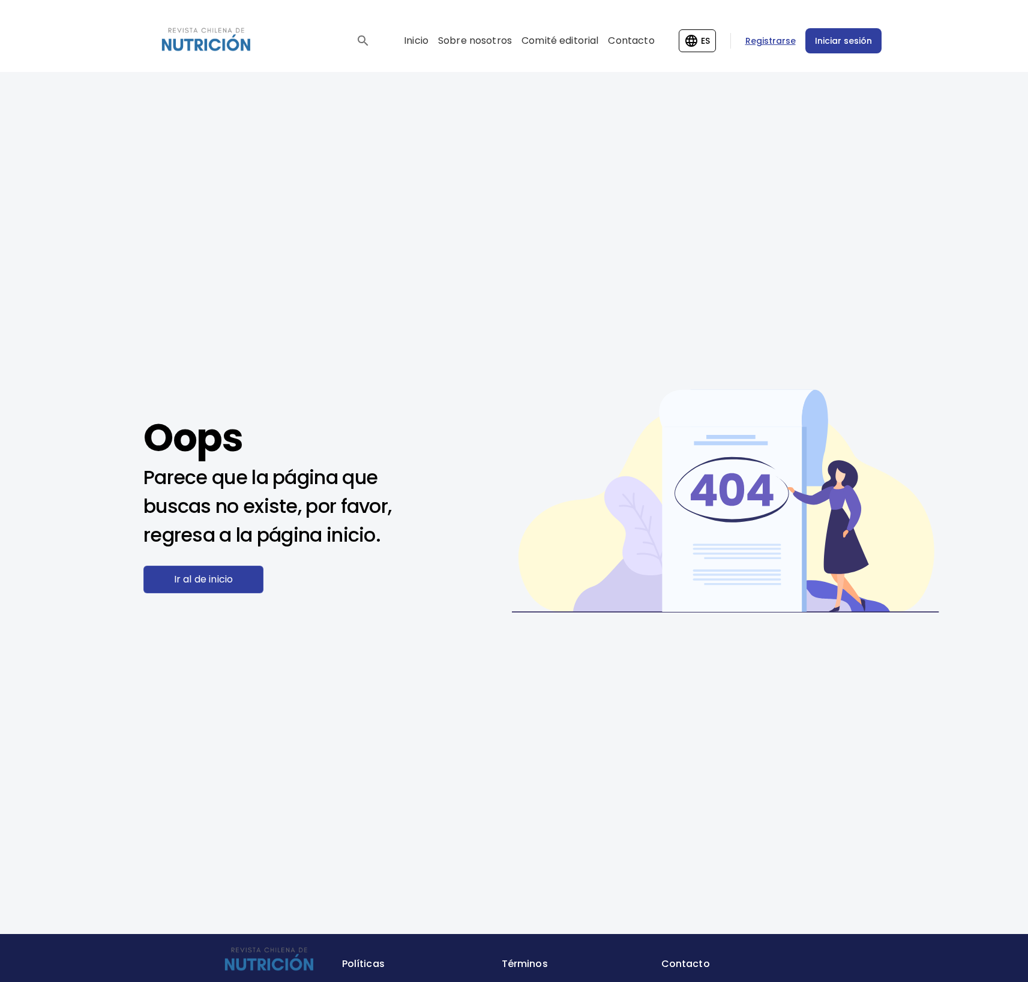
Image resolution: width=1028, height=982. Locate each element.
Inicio (416, 40)
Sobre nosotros (475, 40)
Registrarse (770, 41)
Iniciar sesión (843, 41)
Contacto (631, 40)
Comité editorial (560, 40)
